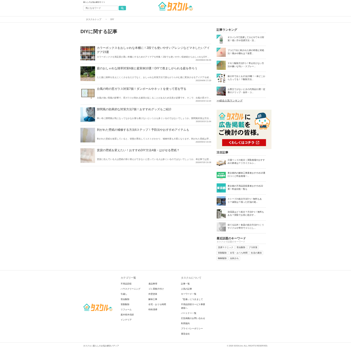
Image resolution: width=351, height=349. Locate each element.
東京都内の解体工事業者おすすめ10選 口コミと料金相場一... (246, 174)
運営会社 (185, 334)
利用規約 (185, 323)
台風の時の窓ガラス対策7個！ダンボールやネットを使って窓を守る (141, 88)
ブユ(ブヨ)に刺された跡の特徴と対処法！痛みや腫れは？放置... (246, 52)
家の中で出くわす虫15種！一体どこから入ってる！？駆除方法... (246, 78)
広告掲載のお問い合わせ (193, 318)
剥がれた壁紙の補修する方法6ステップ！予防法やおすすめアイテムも (143, 129)
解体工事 (152, 299)
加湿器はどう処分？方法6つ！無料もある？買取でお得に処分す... (246, 213)
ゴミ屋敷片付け (156, 289)
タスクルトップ (93, 19)
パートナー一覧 (188, 313)
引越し (124, 294)
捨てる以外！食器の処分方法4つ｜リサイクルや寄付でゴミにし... (246, 226)
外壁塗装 (152, 294)
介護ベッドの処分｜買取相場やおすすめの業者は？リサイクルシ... (246, 161)
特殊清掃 (152, 309)
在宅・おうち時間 (157, 304)
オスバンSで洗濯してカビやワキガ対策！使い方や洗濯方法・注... (246, 39)
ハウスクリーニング (130, 289)
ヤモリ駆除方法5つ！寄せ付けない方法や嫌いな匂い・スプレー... (246, 65)
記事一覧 (185, 283)
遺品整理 (152, 283)
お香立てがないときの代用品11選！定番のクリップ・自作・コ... (246, 91)
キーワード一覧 (188, 294)
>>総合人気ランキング (230, 100)
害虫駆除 (125, 299)
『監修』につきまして (192, 299)
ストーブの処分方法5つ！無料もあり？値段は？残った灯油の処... (245, 200)
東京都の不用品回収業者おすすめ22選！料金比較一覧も (245, 187)
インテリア (126, 319)
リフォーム (126, 309)
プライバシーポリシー (192, 328)
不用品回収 (126, 283)
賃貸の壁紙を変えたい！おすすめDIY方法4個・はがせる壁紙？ (138, 150)
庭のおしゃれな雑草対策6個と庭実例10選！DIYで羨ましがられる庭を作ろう (147, 68)
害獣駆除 (125, 304)
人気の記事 (186, 289)
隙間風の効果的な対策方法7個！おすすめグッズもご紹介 (134, 109)
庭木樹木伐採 (127, 314)
